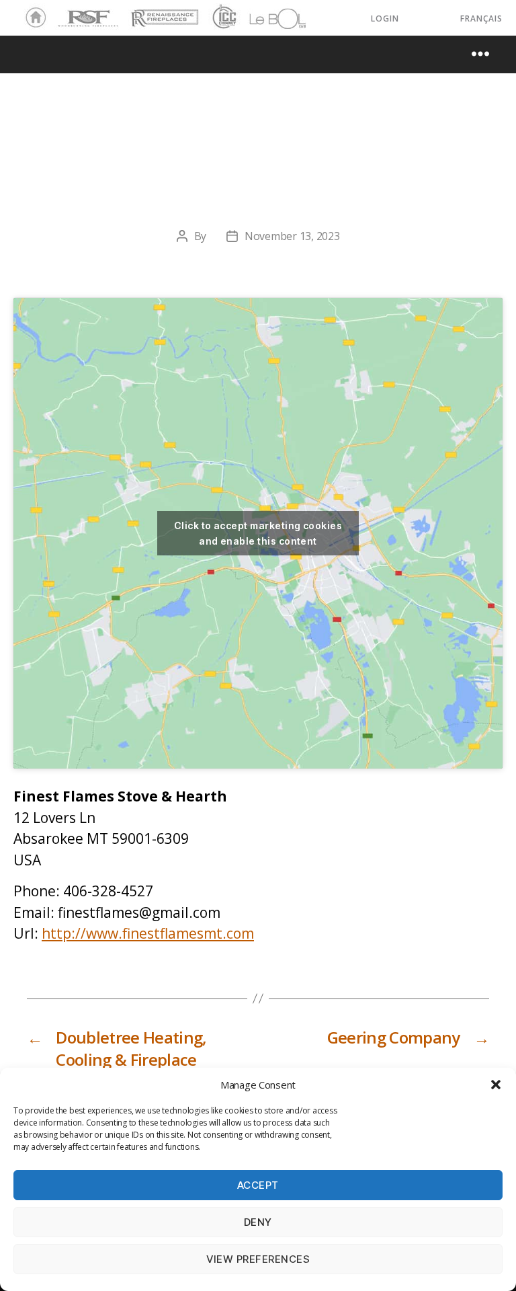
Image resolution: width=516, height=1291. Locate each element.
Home (32, 18)
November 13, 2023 (292, 236)
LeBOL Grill (265, 18)
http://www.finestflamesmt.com (148, 933)
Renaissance (162, 12)
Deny (258, 1222)
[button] (496, 1084)
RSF (64, 12)
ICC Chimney (222, 18)
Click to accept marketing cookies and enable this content (258, 533)
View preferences (258, 1259)
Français (481, 18)
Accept (258, 1185)
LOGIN (385, 18)
